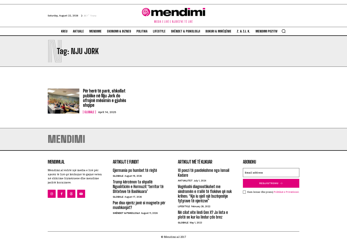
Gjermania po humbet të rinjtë (135, 170)
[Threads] (71, 194)
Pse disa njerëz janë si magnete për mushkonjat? (139, 205)
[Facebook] (61, 194)
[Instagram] (52, 194)
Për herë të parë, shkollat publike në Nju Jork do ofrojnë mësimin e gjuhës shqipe (104, 98)
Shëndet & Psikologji (126, 213)
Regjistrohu (269, 183)
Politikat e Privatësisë (286, 191)
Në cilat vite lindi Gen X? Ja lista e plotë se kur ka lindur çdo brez (203, 214)
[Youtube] (81, 194)
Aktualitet (185, 180)
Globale (89, 112)
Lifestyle (184, 206)
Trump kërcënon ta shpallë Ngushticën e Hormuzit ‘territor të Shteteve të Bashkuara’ (138, 186)
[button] (283, 31)
